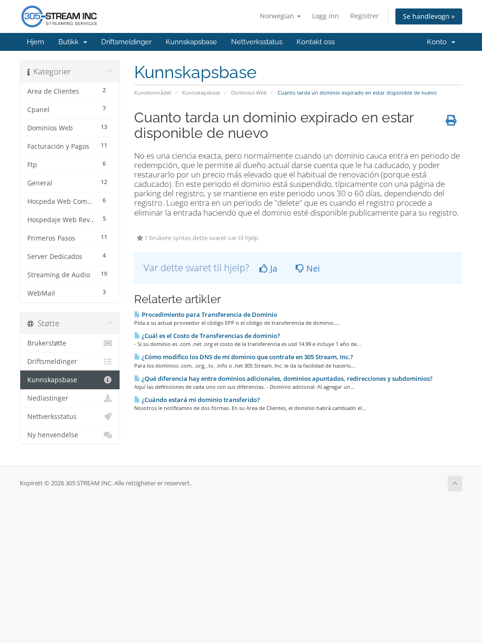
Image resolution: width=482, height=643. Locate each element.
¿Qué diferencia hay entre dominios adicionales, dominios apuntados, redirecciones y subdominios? (286, 378)
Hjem (35, 42)
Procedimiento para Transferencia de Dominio (208, 314)
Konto (438, 42)
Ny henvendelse (52, 435)
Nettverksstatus (256, 42)
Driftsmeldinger (126, 42)
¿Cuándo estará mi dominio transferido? (200, 399)
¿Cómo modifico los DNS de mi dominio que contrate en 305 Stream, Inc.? (246, 357)
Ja (272, 268)
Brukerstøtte (46, 343)
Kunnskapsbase (191, 42)
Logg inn (325, 15)
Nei (312, 268)
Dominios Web (249, 92)
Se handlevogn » (429, 16)
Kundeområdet (152, 92)
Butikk (70, 42)
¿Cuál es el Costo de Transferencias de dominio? (210, 335)
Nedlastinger (47, 398)
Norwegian (278, 15)
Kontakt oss (316, 42)
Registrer (364, 15)
